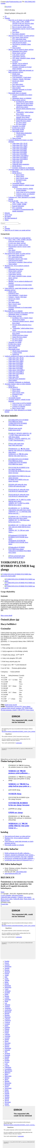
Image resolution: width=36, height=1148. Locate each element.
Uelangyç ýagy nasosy (24, 897)
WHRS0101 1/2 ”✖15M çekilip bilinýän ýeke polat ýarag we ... (18, 455)
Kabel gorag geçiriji (14, 430)
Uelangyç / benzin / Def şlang (21, 79)
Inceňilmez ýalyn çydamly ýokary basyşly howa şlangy (22, 318)
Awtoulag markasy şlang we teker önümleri (21, 169)
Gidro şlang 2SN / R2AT (19, 145)
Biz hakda (8, 216)
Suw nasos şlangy (17, 84)
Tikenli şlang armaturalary (24, 133)
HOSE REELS (17, 166)
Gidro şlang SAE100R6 (19, 152)
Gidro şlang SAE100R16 (20, 159)
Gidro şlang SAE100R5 (19, 150)
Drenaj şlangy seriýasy (19, 53)
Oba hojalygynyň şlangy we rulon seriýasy (21, 35)
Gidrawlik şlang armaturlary (20, 164)
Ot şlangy (15, 61)
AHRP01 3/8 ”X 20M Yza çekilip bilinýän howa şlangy (18, 504)
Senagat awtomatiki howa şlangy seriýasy (21, 312)
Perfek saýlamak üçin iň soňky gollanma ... (18, 853)
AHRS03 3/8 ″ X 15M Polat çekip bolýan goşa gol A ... (18, 521)
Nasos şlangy (28, 899)
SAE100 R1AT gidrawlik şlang (18, 491)
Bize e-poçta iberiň (6, 615)
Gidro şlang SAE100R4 (19, 148)
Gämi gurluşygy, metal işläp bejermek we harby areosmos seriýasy (21, 71)
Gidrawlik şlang (18, 899)
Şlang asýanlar (16, 138)
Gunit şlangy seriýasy (18, 56)
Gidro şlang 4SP (17, 162)
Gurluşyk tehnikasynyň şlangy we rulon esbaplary (20, 356)
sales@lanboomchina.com (14, 1)
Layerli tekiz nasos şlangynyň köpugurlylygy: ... (19, 860)
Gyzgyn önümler (6, 895)
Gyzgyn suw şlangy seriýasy (21, 25)
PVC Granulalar (17, 208)
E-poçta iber (4, 904)
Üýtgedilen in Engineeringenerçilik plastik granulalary (23, 210)
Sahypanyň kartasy (17, 895)
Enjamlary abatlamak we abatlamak (23, 168)
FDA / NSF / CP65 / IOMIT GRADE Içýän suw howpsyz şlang (23, 22)
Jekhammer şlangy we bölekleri (21, 98)
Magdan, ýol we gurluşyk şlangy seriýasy (21, 49)
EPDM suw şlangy (15, 813)
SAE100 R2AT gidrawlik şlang (18, 496)
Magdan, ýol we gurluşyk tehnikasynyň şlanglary (20, 64)
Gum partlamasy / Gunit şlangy (21, 77)
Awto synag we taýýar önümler (25, 192)
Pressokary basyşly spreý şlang (21, 41)
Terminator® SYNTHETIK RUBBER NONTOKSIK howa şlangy (18, 542)
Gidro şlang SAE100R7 (19, 154)
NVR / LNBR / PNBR (19, 204)
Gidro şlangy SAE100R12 (20, 155)
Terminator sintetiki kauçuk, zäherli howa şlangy (24, 106)
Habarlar (7, 213)
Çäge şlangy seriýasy (18, 55)
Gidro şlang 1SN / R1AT (19, 143)
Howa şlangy (20, 174)
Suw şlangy (15, 32)
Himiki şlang (16, 74)
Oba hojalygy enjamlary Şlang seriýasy (20, 262)
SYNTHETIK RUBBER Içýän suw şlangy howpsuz (18, 804)
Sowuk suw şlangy (18, 81)
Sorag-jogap (8, 214)
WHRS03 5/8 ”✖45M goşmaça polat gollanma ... (19, 772)
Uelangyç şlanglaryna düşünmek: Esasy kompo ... (20, 855)
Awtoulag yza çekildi (18, 126)
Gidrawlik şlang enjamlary (9, 897)
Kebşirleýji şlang (17, 75)
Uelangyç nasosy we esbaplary (25, 194)
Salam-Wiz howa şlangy (23, 121)
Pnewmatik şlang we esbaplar (17, 93)
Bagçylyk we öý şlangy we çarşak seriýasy (21, 20)
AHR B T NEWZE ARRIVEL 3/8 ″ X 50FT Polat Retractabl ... (19, 439)
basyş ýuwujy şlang (22, 178)
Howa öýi (15, 171)
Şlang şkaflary (16, 48)
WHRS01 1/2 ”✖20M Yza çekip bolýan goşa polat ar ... (19, 785)
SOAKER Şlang (14, 794)
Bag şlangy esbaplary (18, 34)
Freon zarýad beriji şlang (15, 557)
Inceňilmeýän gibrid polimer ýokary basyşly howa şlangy (24, 102)
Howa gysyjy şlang (6, 899)
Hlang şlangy (20, 176)
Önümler (7, 18)
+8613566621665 (29, 1)
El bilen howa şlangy (18, 128)
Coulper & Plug (21, 135)
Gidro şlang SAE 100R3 (19, 147)
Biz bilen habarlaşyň (11, 218)
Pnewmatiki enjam (18, 131)
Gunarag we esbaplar (22, 195)
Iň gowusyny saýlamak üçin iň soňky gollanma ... (20, 858)
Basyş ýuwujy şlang (18, 86)
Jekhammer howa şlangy (19, 51)
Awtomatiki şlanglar (18, 183)
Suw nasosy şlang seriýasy (20, 37)
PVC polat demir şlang (19, 39)
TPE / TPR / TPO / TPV (19, 202)
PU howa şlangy (21, 124)
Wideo (7, 220)
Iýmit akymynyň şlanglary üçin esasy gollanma (19, 856)
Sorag (2, 892)
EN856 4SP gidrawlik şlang (16, 486)
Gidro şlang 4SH (17, 161)
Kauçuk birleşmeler (18, 206)
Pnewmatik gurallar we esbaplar (14, 845)
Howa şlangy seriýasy (19, 100)
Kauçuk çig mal (13, 201)
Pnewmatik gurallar (18, 129)
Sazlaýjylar (19, 136)
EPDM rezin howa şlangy (24, 119)
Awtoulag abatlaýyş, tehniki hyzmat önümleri (24, 189)
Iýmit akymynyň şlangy (19, 42)
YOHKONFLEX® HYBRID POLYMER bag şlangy (17, 424)
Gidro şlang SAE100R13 (20, 157)
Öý (6, 16)
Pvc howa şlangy (21, 122)
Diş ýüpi (18, 181)
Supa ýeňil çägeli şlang (15, 445)
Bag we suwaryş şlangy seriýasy (22, 27)
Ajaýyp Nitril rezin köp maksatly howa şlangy (23, 116)
